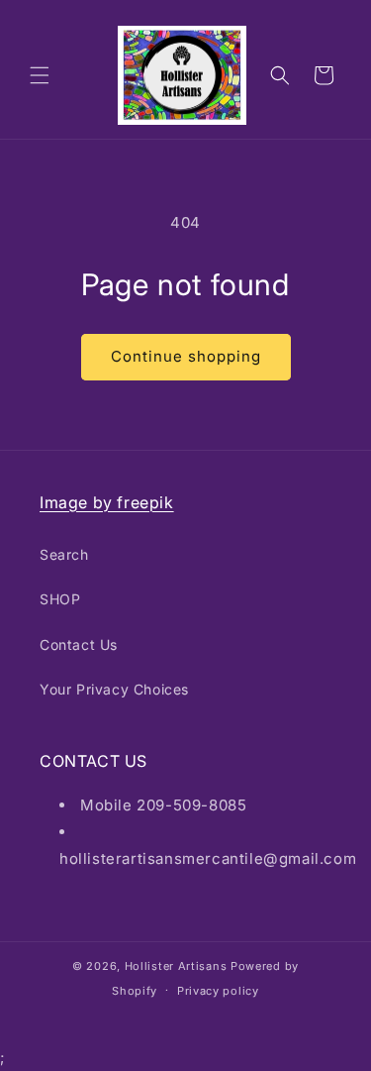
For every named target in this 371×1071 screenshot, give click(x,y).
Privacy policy (218, 991)
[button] (39, 75)
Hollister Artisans (178, 966)
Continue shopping (186, 356)
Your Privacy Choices (114, 689)
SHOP (60, 598)
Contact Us (79, 644)
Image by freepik (107, 502)
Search (64, 554)
